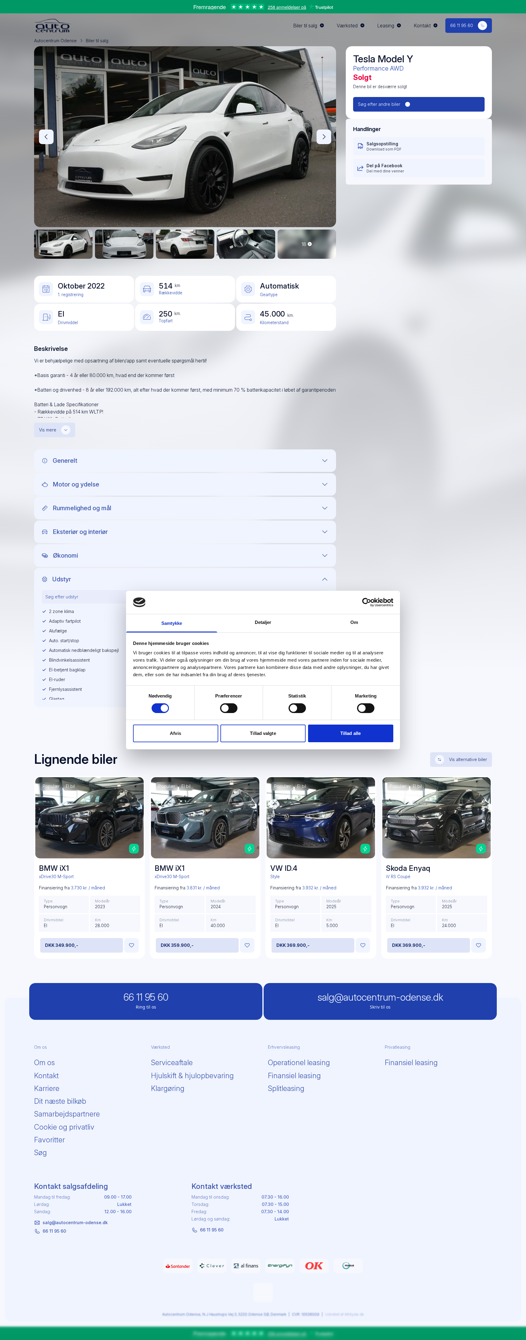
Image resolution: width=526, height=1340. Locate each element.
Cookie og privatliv (64, 1127)
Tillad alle (350, 733)
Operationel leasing (299, 1062)
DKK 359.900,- (177, 945)
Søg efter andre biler (379, 104)
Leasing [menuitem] (385, 26)
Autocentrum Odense (55, 40)
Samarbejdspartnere (67, 1114)
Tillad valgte (263, 733)
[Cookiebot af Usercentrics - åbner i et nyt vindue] (366, 602)
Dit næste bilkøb (60, 1101)
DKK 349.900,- (61, 945)
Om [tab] (354, 622)
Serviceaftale (172, 1062)
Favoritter (49, 1139)
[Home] (52, 25)
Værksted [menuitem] (347, 26)
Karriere (46, 1088)
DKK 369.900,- (293, 945)
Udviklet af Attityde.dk (344, 1314)
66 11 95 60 (54, 1231)
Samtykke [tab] (171, 623)
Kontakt (46, 1075)
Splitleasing (286, 1088)
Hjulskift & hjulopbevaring (192, 1075)
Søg (40, 1152)
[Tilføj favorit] (131, 945)
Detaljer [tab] (263, 622)
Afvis (175, 733)
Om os (44, 1062)
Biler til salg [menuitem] (305, 26)
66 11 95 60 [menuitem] (461, 25)
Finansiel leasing (294, 1075)
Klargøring (167, 1088)
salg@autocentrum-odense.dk (75, 1222)
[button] (46, 137)
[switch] (228, 708)
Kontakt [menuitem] (422, 26)
